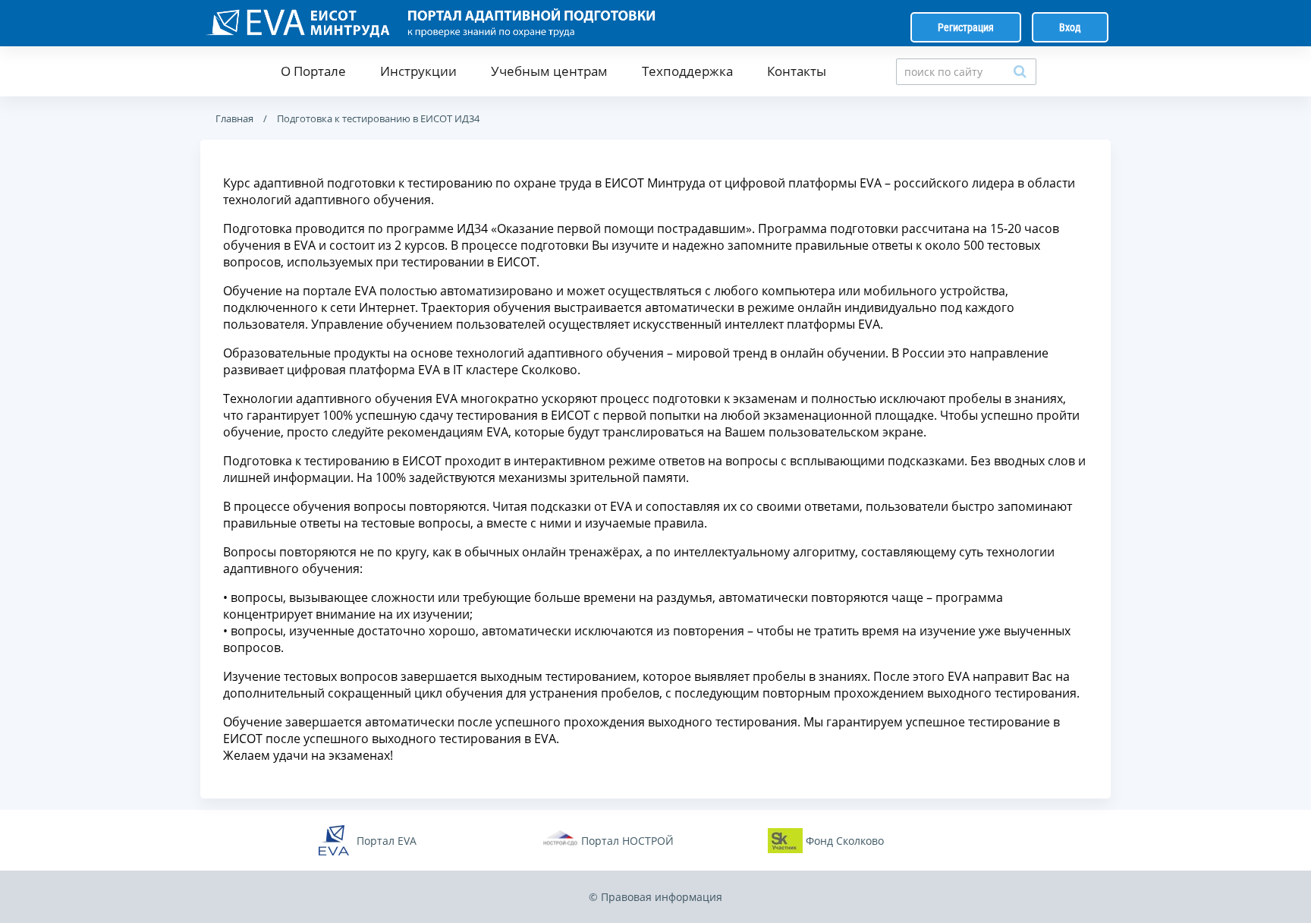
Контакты (796, 71)
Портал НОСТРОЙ (627, 840)
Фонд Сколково (845, 840)
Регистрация (966, 27)
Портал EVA (387, 840)
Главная (234, 118)
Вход (1070, 27)
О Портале (313, 71)
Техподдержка (687, 71)
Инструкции (418, 71)
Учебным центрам (549, 71)
